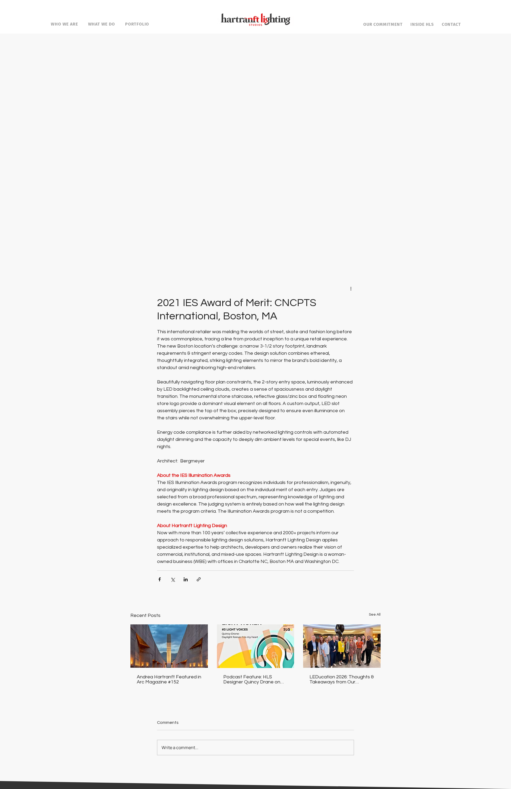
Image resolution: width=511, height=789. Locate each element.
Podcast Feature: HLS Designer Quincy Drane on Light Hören (251, 679)
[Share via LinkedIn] (185, 579)
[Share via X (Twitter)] (172, 579)
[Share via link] (198, 579)
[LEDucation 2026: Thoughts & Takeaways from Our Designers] (342, 646)
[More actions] (351, 288)
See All (375, 614)
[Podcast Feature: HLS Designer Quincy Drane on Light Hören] (255, 646)
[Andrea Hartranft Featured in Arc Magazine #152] (169, 646)
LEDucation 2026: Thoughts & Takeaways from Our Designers (342, 679)
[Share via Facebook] (159, 579)
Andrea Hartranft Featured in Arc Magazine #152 (169, 679)
